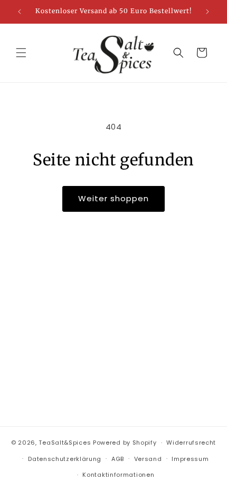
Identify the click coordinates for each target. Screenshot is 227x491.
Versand (148, 459)
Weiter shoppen (113, 198)
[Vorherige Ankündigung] (19, 11)
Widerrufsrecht (191, 442)
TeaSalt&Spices (65, 442)
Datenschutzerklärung (64, 459)
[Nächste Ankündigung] (207, 11)
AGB (117, 459)
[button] (21, 52)
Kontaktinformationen (118, 474)
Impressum (190, 459)
